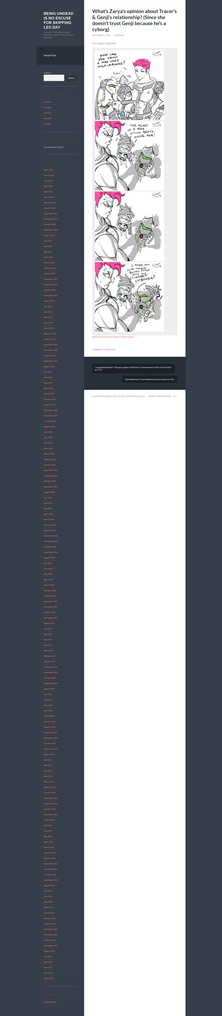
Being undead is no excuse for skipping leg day (58, 20)
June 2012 (48, 962)
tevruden (119, 35)
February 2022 (50, 334)
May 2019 (48, 508)
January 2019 (49, 530)
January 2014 (49, 858)
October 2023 (50, 224)
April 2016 (48, 710)
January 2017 (49, 661)
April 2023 (48, 257)
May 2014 (48, 836)
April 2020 (48, 448)
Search (47, 73)
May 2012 (48, 967)
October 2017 (50, 612)
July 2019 (48, 497)
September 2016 (51, 683)
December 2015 (51, 732)
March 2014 (49, 847)
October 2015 (50, 743)
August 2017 (49, 623)
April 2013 (48, 907)
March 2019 (49, 519)
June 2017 (48, 634)
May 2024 (48, 186)
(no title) (47, 102)
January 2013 (49, 924)
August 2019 (49, 492)
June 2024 (48, 181)
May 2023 (48, 252)
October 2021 (50, 355)
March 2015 (49, 781)
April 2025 (48, 170)
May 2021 (48, 383)
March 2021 (49, 394)
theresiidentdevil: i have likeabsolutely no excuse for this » (150, 379)
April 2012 (48, 973)
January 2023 (49, 273)
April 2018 (48, 579)
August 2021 (49, 366)
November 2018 (51, 541)
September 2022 (51, 295)
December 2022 (51, 279)
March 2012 (49, 978)
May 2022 (48, 317)
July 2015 (48, 760)
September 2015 (51, 749)
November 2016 (51, 672)
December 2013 (51, 863)
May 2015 (48, 771)
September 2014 (51, 814)
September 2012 (51, 945)
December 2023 (51, 213)
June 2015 (48, 765)
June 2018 (48, 568)
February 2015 (50, 787)
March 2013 (49, 913)
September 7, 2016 (101, 35)
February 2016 (50, 721)
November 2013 (51, 869)
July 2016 (48, 694)
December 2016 (51, 667)
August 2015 (49, 754)
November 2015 (51, 738)
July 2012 (48, 956)
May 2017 (48, 639)
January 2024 (49, 208)
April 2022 (48, 323)
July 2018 (48, 563)
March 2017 (49, 650)
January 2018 (49, 596)
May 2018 (48, 574)
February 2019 (50, 525)
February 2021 (50, 399)
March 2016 (49, 716)
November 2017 (51, 607)
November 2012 (51, 934)
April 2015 (48, 776)
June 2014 (48, 831)
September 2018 (51, 552)
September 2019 (51, 487)
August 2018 (49, 557)
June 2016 (48, 700)
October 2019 (50, 481)
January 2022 (49, 339)
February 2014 (50, 853)
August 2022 (49, 301)
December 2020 (51, 410)
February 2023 (50, 268)
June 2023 (48, 246)
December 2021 (51, 344)
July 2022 (48, 306)
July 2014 (48, 825)
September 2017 (51, 618)
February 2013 (50, 918)
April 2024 (48, 191)
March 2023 (49, 262)
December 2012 (51, 929)
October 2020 (50, 421)
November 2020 (51, 415)
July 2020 (48, 432)
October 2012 (50, 940)
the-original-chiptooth (104, 43)
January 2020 (49, 465)
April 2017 (48, 645)
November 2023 (51, 219)
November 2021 (51, 350)
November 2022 (51, 284)
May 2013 (48, 902)
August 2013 (49, 885)
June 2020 (48, 437)
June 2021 (48, 377)
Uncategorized (50, 1002)
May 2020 (48, 443)
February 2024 (50, 202)
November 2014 (51, 803)
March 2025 (49, 175)
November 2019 (51, 476)
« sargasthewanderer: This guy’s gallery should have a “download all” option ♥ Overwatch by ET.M (133, 368)
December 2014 (51, 798)
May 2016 (48, 705)
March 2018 (49, 585)
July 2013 (48, 891)
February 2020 (50, 459)
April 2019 (48, 514)
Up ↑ (175, 396)
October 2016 (50, 678)
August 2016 (49, 689)
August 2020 (49, 426)
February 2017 (50, 656)
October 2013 (50, 874)
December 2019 (51, 470)
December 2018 (51, 536)
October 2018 (50, 547)
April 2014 (48, 842)
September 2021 (51, 361)
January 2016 (49, 727)
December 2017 (51, 601)
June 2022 (48, 312)
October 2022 (50, 290)
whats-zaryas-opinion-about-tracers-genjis (113, 336)
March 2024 (49, 197)
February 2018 (50, 590)
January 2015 (49, 792)
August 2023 (49, 235)
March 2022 (49, 328)
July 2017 (48, 629)
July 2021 (48, 372)
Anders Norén (164, 396)
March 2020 (49, 454)
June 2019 (48, 503)
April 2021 (48, 388)
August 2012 (49, 951)
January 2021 (49, 404)
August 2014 (49, 820)
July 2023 (48, 241)
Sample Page (50, 55)
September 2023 (51, 230)
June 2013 (48, 896)
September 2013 (51, 880)
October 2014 (50, 809)
